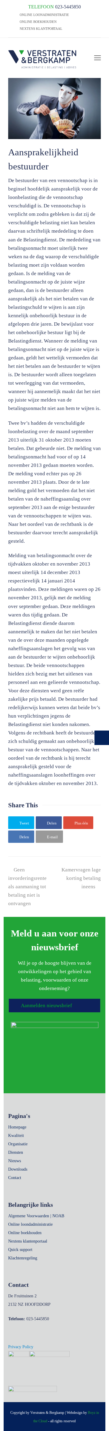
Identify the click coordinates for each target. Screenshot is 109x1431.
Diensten (15, 1152)
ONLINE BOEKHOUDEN (38, 21)
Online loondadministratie (30, 1224)
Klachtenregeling (22, 1258)
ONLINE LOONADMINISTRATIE (44, 15)
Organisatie (18, 1144)
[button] (21, 822)
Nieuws (14, 1161)
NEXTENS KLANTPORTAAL (41, 28)
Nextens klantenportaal (27, 1241)
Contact (14, 1177)
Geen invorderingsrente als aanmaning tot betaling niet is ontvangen (27, 886)
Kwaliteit (16, 1135)
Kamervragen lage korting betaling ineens (81, 878)
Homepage (17, 1127)
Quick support (20, 1249)
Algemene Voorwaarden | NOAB (36, 1216)
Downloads (17, 1169)
